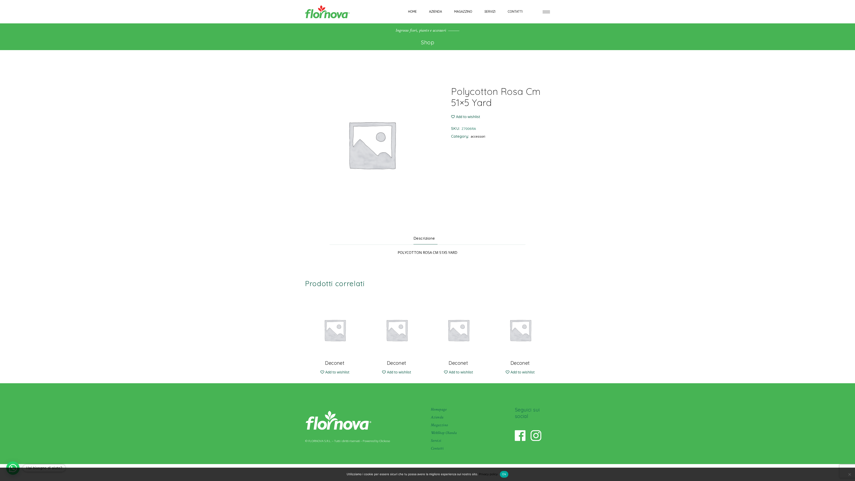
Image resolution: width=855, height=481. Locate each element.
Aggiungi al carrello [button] (335, 359)
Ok (504, 474)
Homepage (438, 409)
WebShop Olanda (444, 432)
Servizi (436, 440)
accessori (478, 136)
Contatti (437, 448)
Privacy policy (488, 474)
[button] (465, 117)
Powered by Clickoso (376, 441)
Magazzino (439, 425)
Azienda (437, 417)
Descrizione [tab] (424, 238)
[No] (849, 474)
